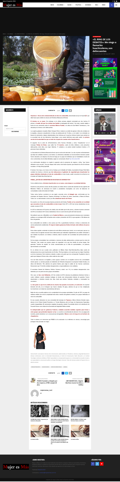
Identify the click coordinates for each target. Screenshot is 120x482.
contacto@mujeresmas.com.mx (47, 472)
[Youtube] (101, 464)
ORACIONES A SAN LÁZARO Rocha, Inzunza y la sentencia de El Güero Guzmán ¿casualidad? (60, 420)
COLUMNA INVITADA (97, 36)
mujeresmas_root (99, 54)
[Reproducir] (96, 133)
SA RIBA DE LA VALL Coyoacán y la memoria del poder (39, 420)
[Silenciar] (111, 133)
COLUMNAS (60, 5)
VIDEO (103, 5)
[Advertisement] (60, 20)
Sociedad (88, 5)
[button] (105, 124)
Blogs (69, 5)
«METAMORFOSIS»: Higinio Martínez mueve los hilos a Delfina (74, 383)
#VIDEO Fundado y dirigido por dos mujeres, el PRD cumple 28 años (47, 383)
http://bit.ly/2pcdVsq (74, 250)
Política (78, 5)
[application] (105, 124)
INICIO (52, 5)
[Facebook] (93, 464)
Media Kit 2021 (42, 469)
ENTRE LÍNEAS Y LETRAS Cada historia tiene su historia (78, 420)
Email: (6, 125)
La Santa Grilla (34, 439)
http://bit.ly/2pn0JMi (74, 159)
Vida (96, 5)
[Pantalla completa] (113, 133)
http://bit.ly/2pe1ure (46, 176)
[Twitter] (97, 464)
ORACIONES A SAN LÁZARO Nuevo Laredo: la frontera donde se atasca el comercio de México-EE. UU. (59, 441)
